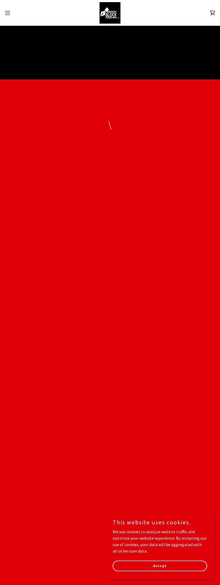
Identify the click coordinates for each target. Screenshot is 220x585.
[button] (18, 13)
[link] (110, 13)
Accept (160, 566)
